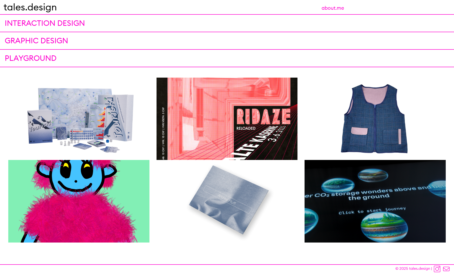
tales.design (30, 7)
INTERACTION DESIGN (45, 23)
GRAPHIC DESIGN (36, 40)
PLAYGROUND (31, 58)
